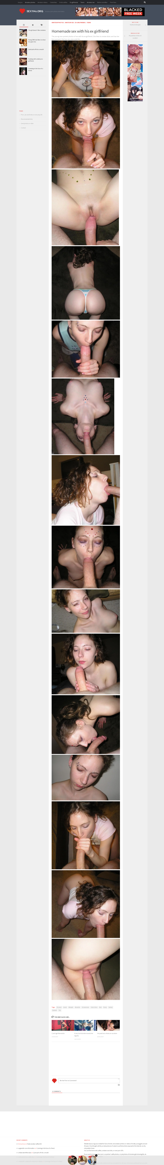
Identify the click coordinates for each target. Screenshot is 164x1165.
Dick (100, 1007)
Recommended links (27, 119)
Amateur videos (42, 2)
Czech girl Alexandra (58, 1033)
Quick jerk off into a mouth (36, 49)
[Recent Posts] (23, 25)
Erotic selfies (63, 2)
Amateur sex (91, 2)
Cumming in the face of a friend (45, 1148)
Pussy (105, 1007)
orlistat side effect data (24, 1153)
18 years (59, 1007)
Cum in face (94, 1007)
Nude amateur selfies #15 (34, 1144)
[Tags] (41, 25)
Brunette (77, 1007)
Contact (23, 128)
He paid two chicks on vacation (107, 1033)
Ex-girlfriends (74, 2)
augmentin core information (26, 1148)
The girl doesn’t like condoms (37, 30)
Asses (65, 1007)
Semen (111, 1007)
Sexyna (20, 2)
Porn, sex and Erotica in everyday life (31, 115)
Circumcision (85, 1007)
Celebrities (53, 2)
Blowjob (71, 1007)
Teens (82, 2)
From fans (113, 2)
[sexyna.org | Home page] (31, 11)
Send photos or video (27, 123)
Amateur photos (30, 2)
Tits (60, 1010)
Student (54, 1010)
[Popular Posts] (32, 25)
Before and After (102, 2)
